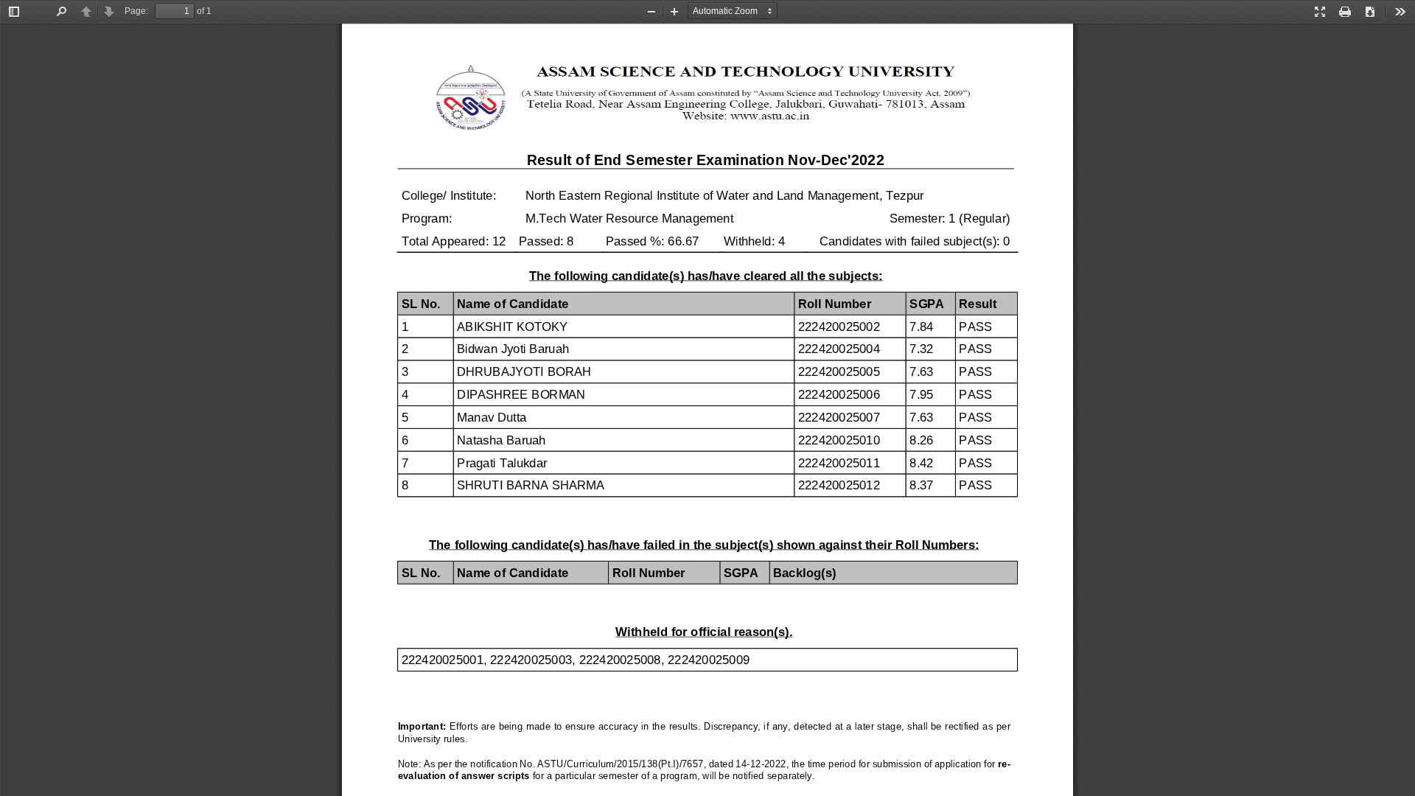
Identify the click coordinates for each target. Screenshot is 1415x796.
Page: (136, 11)
